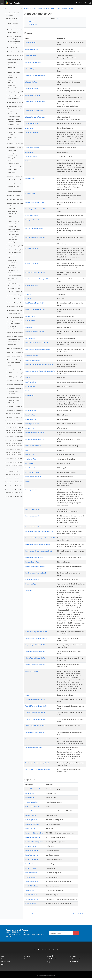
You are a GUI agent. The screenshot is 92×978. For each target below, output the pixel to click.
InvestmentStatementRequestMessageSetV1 (19, 199)
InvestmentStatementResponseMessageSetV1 (20, 203)
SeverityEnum (12, 344)
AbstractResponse (13, 32)
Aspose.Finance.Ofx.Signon (14, 452)
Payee (10, 280)
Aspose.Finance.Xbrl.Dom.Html (14, 478)
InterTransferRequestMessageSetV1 (17, 176)
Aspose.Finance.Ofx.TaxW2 (14, 465)
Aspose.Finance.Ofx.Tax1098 (13, 458)
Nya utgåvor (51, 956)
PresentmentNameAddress (14, 310)
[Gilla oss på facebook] (35, 949)
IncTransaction (12, 172)
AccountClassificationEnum (14, 59)
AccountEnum (12, 62)
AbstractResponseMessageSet (15, 36)
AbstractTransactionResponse (15, 55)
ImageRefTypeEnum (13, 163)
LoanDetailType (12, 226)
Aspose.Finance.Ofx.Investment (14, 440)
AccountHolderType (13, 64)
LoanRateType (12, 242)
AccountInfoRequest (13, 70)
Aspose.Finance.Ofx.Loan (13, 443)
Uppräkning (33, 24)
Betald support (5, 962)
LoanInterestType (13, 231)
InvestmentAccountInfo (14, 191)
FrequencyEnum (12, 153)
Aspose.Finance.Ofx (12, 18)
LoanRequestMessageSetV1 (15, 246)
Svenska (80, 2)
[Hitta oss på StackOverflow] (46, 949)
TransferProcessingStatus (14, 397)
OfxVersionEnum (12, 278)
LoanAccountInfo (13, 224)
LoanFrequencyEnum (14, 229)
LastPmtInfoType (13, 211)
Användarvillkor (47, 975)
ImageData (11, 160)
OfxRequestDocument (14, 273)
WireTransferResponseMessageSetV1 (17, 410)
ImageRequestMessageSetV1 (15, 167)
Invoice (10, 206)
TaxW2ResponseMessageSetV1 (16, 388)
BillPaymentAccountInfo (14, 108)
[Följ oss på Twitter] (38, 949)
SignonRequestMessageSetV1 (15, 348)
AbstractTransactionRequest (15, 52)
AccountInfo (11, 67)
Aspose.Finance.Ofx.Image (14, 432)
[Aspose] (12, 2)
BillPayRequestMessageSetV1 (15, 102)
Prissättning (73, 956)
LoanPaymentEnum (13, 237)
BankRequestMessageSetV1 (15, 92)
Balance (10, 80)
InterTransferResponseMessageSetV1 (17, 180)
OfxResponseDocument (14, 275)
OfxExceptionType (13, 268)
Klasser (31, 21)
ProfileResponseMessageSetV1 (16, 321)
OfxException (11, 265)
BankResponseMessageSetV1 (15, 95)
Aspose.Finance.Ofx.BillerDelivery (14, 417)
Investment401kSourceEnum (15, 184)
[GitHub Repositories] (54, 949)
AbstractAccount (12, 20)
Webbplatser (74, 962)
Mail (9, 257)
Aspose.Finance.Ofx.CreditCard (14, 427)
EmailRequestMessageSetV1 (15, 143)
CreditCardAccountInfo (14, 121)
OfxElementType (12, 262)
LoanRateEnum (12, 239)
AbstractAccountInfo (13, 23)
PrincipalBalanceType (14, 313)
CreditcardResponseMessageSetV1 (17, 132)
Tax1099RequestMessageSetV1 (16, 377)
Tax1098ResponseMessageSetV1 (16, 373)
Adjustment (11, 75)
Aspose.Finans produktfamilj (37, 8)
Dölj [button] (58, 18)
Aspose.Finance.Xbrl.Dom (13, 474)
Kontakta (53, 975)
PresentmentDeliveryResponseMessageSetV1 (20, 299)
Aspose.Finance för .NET (12, 13)
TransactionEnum (13, 391)
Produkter (27, 956)
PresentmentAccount (14, 288)
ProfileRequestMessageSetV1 (15, 317)
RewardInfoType (12, 326)
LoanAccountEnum (13, 221)
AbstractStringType (13, 39)
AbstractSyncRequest (14, 41)
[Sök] (90, 2)
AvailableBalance (13, 77)
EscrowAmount (12, 150)
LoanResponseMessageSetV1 (15, 250)
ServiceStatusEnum (13, 341)
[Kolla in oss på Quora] (50, 949)
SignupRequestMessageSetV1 (15, 356)
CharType (10, 111)
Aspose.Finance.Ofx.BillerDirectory (15, 421)
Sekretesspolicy (40, 975)
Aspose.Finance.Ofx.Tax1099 (13, 462)
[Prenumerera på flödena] (57, 949)
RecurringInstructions (14, 323)
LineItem (10, 216)
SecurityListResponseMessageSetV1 (17, 336)
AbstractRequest (12, 26)
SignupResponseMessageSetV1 (16, 360)
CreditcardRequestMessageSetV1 (16, 128)
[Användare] (85, 2)
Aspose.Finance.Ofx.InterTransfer (14, 436)
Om (2, 964)
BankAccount (11, 85)
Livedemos (27, 959)
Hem (2, 956)
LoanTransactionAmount (15, 252)
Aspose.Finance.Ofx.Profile (14, 445)
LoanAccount (11, 219)
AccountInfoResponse (14, 72)
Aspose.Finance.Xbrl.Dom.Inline (14, 482)
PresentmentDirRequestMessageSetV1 (18, 303)
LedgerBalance (12, 213)
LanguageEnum (12, 208)
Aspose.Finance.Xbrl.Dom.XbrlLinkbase (16, 489)
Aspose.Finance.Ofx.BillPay (14, 423)
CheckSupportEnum (13, 114)
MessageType (12, 260)
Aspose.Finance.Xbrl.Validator (13, 496)
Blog (48, 962)
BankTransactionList (13, 98)
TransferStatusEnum (13, 400)
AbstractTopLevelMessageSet (15, 48)
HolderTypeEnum (13, 158)
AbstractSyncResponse (14, 44)
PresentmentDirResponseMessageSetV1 (18, 306)
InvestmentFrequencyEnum (14, 195)
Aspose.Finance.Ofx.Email (13, 430)
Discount (10, 140)
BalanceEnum (12, 83)
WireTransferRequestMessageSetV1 (17, 406)
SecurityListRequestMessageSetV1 (17, 332)
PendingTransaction (13, 283)
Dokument (4, 959)
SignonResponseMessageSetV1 (16, 352)
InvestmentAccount (13, 186)
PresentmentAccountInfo (15, 291)
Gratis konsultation (75, 959)
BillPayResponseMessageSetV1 (16, 106)
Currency (10, 134)
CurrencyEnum (12, 137)
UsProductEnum (12, 403)
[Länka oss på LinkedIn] (42, 949)
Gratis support (51, 959)
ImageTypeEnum (13, 169)
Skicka (75, 933)
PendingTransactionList (14, 286)
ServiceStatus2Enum (14, 339)
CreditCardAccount (13, 119)
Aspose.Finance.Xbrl (12, 471)
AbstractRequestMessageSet (15, 29)
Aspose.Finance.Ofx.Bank (13, 413)
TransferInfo (11, 393)
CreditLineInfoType (13, 124)
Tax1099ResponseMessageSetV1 (16, 380)
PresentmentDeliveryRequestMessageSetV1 (19, 295)
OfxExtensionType (13, 270)
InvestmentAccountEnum (15, 189)
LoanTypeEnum (12, 255)
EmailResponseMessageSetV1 (15, 147)
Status (10, 365)
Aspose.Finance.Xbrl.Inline (14, 492)
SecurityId (11, 328)
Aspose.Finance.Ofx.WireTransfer (14, 469)
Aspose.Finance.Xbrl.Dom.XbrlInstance (16, 486)
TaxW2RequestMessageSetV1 (15, 384)
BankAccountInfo (13, 88)
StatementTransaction (14, 362)
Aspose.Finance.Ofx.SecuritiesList (14, 449)
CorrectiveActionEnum (14, 116)
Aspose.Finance (11, 15)
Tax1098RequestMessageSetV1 (16, 369)
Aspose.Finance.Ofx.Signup (14, 454)
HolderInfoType (12, 155)
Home (26, 8)
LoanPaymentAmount (14, 234)
